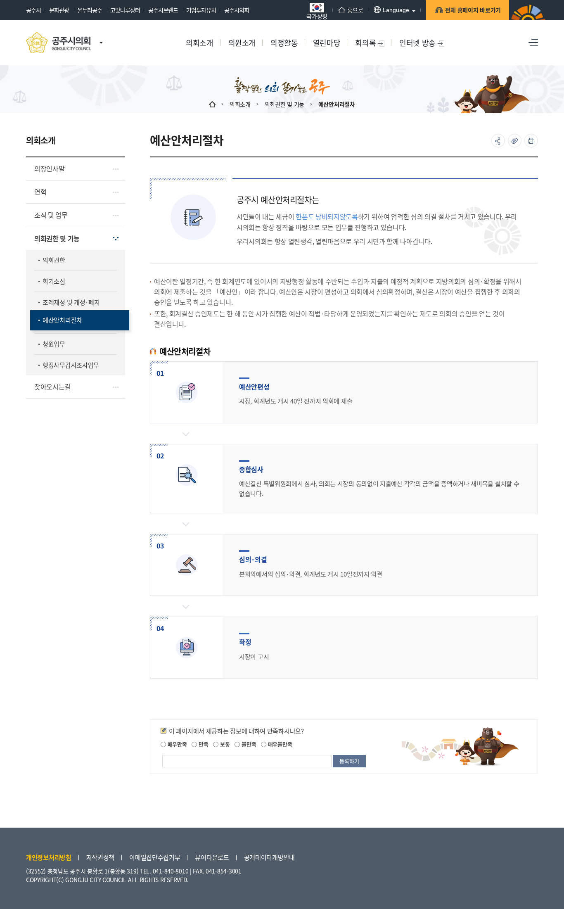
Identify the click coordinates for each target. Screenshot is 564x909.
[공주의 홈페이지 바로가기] (101, 34)
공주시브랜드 (163, 10)
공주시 (33, 10)
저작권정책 (100, 857)
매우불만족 (279, 744)
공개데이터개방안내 (269, 857)
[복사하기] (514, 140)
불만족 (248, 744)
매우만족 (176, 744)
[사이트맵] (533, 42)
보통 (224, 744)
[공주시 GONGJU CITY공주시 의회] (58, 42)
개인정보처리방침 (48, 857)
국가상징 (316, 15)
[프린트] (531, 140)
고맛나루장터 (125, 10)
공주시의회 (236, 10)
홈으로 (355, 10)
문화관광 (59, 10)
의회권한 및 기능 (284, 104)
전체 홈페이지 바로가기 (473, 10)
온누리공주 (89, 10)
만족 (202, 744)
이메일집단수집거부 (154, 857)
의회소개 (240, 104)
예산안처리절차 (336, 104)
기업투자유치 (201, 10)
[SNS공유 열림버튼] (498, 140)
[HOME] (212, 104)
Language (396, 10)
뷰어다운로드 (212, 857)
